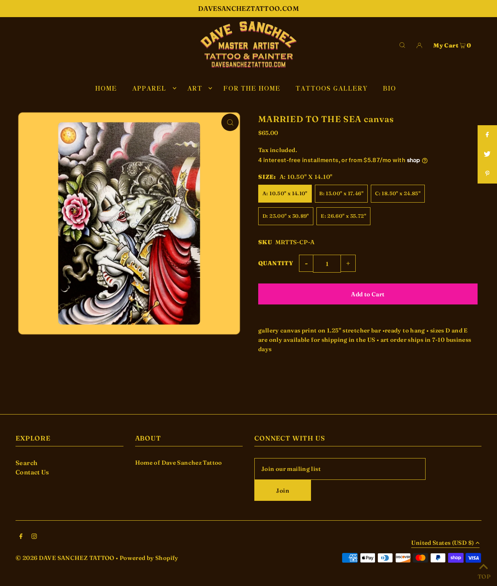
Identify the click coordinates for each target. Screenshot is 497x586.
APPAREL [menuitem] (149, 88)
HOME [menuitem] (106, 88)
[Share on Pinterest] (487, 174)
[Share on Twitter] (487, 154)
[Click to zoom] (230, 122)
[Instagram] (34, 537)
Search (26, 463)
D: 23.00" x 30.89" (285, 216)
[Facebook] (21, 537)
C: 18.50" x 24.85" (398, 193)
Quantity (275, 263)
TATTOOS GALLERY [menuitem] (331, 88)
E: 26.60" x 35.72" (343, 216)
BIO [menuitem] (389, 88)
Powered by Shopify (149, 558)
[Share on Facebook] (487, 135)
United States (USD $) (442, 543)
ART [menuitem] (194, 88)
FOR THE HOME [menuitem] (252, 88)
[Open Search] (402, 44)
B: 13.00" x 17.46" (341, 193)
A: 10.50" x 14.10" (285, 193)
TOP (483, 575)
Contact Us (32, 472)
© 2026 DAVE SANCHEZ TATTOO (65, 558)
